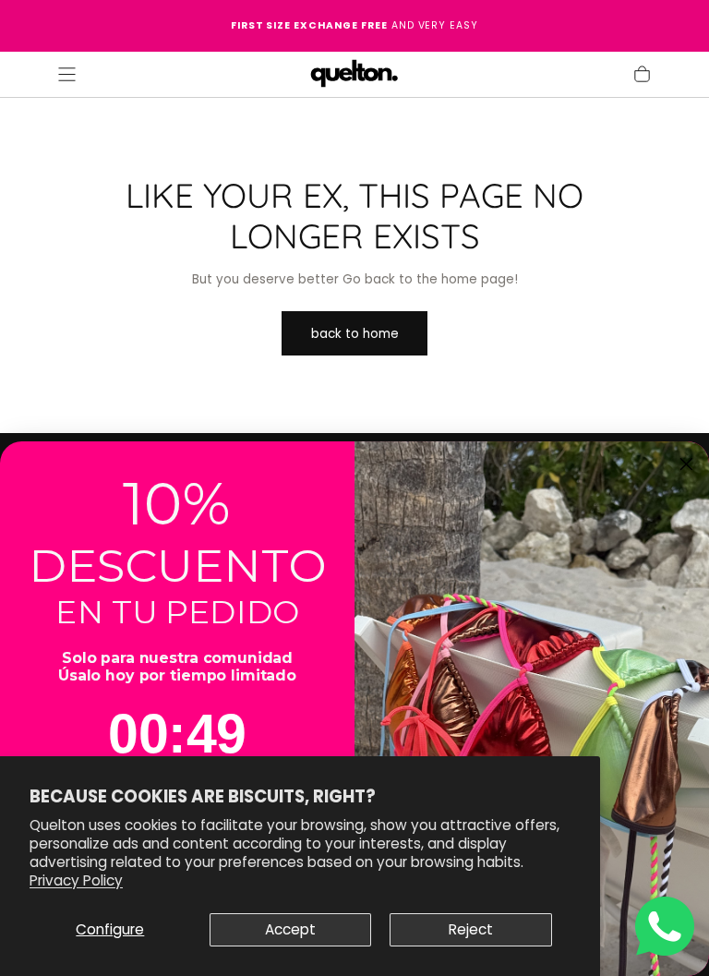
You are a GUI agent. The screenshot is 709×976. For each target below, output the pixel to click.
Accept (290, 929)
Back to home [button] (355, 334)
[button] (67, 74)
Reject (471, 929)
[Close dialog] (687, 464)
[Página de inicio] (354, 74)
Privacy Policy (76, 880)
